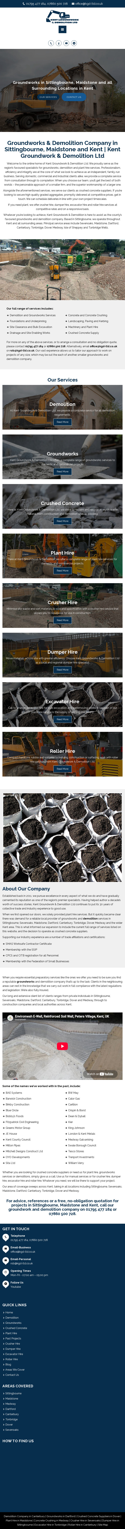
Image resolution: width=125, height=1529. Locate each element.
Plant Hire (11, 1333)
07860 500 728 (57, 3)
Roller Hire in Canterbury (82, 1524)
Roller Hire (11, 1359)
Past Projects (13, 1338)
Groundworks (13, 1322)
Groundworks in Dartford (61, 1516)
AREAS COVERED (17, 1386)
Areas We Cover (15, 1369)
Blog (8, 1364)
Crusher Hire (12, 1343)
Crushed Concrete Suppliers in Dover (98, 1516)
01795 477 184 (36, 3)
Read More (62, 422)
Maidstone (11, 1398)
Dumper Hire (13, 1348)
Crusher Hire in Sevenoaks (85, 1520)
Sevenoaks (12, 1429)
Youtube (16, 1286)
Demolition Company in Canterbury (24, 1516)
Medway (10, 1403)
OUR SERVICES (48, 97)
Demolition (12, 1317)
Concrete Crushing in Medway (51, 1520)
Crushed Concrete (16, 1328)
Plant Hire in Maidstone (19, 1520)
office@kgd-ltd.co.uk (89, 3)
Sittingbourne (13, 1393)
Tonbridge (11, 1419)
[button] (5, 90)
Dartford (10, 1409)
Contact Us (12, 1374)
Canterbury (12, 1414)
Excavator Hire (14, 1354)
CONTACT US (74, 97)
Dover (9, 1424)
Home (9, 1312)
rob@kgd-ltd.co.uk (22, 1263)
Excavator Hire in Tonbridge (50, 1524)
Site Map (103, 1524)
